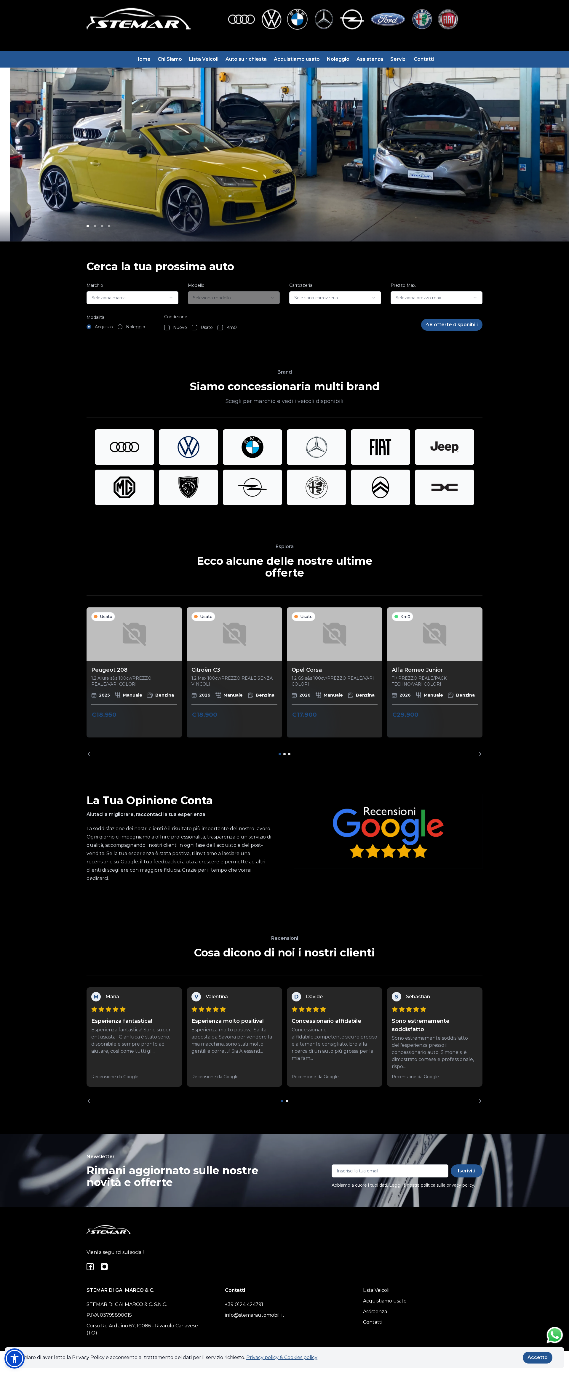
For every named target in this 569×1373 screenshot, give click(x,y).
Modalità (95, 317)
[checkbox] (167, 327)
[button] (14, 1358)
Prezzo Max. (403, 285)
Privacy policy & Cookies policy (281, 1357)
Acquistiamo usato (297, 59)
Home (143, 59)
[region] (284, 681)
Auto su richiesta (246, 59)
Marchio (95, 285)
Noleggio (338, 59)
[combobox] (132, 297)
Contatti (424, 59)
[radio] (89, 326)
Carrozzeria (300, 285)
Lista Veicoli (203, 59)
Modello (196, 285)
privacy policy (460, 1185)
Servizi (398, 59)
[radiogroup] (116, 326)
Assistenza (370, 59)
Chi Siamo (170, 59)
